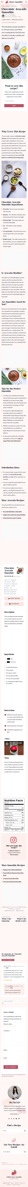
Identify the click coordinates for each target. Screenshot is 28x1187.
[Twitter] (16, 1118)
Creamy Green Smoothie (10, 878)
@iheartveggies (14, 850)
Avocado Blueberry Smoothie (12, 511)
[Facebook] (14, 1118)
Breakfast (12, 910)
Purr (16, 1178)
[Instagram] (9, 1118)
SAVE (14, 105)
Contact (9, 1184)
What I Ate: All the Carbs (20, 919)
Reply (11, 987)
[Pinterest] (11, 1118)
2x (11, 662)
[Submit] (24, 1131)
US (8, 658)
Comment (7, 1031)
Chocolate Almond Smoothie (12, 882)
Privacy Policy (16, 1184)
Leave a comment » (8, 960)
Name (5, 1050)
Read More (13, 1114)
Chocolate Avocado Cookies (12, 518)
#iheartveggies (14, 854)
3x (14, 662)
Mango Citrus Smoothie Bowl (12, 870)
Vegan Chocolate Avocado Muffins (14, 515)
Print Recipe (15, 598)
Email (5, 1058)
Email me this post (18, 19)
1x (8, 662)
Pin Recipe (15, 603)
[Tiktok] (19, 1118)
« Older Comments (7, 1001)
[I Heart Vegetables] (14, 1172)
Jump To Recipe (6, 19)
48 (21, 910)
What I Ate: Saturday (6, 919)
